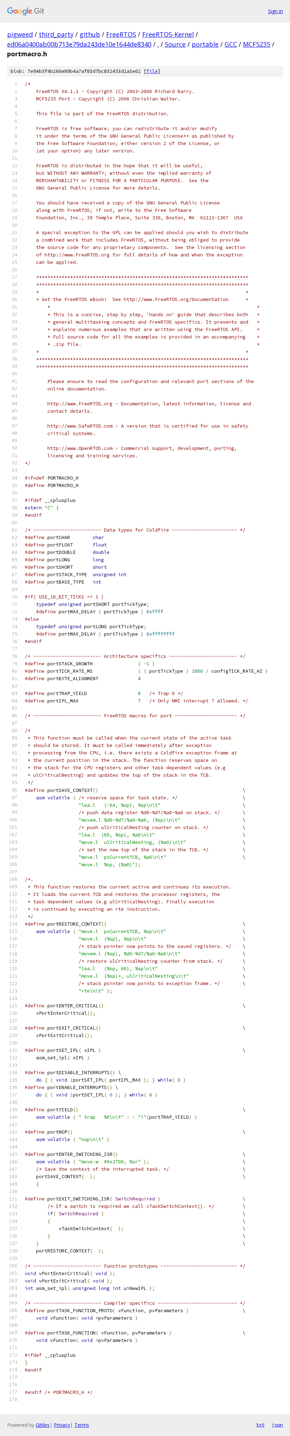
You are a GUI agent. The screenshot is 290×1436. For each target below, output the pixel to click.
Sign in (275, 11)
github (90, 34)
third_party (56, 34)
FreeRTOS (121, 34)
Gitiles (43, 1424)
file (152, 71)
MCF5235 (256, 44)
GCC (231, 44)
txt (260, 1424)
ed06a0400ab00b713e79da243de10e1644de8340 (79, 44)
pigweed (20, 34)
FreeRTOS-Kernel (168, 34)
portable (205, 44)
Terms (81, 1424)
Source (175, 44)
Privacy (62, 1424)
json (277, 1424)
